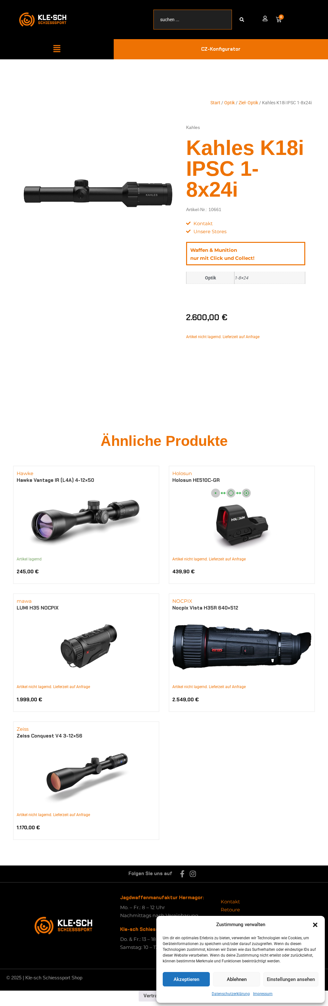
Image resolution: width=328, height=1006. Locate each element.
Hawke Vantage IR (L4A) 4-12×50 (55, 480)
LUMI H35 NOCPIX (38, 608)
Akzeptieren (186, 979)
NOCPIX (182, 601)
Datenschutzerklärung (231, 994)
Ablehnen (237, 979)
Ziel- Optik (248, 102)
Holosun (182, 473)
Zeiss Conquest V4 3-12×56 (49, 736)
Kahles (193, 127)
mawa (24, 601)
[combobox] (192, 20)
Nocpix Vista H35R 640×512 (205, 608)
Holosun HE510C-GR (196, 480)
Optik (229, 102)
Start (215, 102)
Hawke (25, 473)
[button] (315, 925)
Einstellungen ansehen (291, 979)
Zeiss (23, 729)
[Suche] (243, 20)
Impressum (263, 994)
